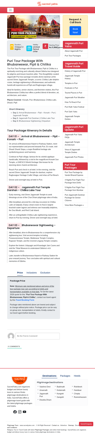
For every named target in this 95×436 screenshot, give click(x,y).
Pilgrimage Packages (42, 430)
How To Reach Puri (73, 102)
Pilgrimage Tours (12, 425)
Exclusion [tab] (45, 272)
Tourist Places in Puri (73, 93)
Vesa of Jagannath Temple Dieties (72, 151)
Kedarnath (61, 390)
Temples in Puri (71, 83)
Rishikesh (78, 387)
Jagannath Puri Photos (74, 157)
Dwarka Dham (45, 400)
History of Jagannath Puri (75, 71)
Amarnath (44, 390)
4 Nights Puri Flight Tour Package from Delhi (75, 181)
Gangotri (60, 397)
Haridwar (77, 390)
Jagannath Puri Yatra (74, 45)
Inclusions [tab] (32, 272)
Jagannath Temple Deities (72, 117)
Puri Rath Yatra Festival (74, 107)
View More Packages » (74, 205)
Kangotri (60, 394)
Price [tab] (20, 272)
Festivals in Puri (71, 88)
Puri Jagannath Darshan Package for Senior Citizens (75, 197)
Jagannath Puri (44, 395)
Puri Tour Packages (73, 56)
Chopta (77, 394)
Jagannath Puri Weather (75, 97)
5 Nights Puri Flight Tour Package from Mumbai (75, 188)
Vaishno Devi (45, 387)
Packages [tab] (65, 376)
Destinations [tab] (49, 376)
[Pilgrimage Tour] (47, 4)
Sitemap (71, 425)
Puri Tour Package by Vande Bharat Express (74, 173)
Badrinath (61, 387)
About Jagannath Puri (74, 51)
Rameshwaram (80, 397)
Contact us (55, 425)
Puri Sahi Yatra (71, 112)
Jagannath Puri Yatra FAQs (73, 136)
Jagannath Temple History (72, 77)
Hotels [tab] (77, 376)
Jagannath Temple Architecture (72, 143)
